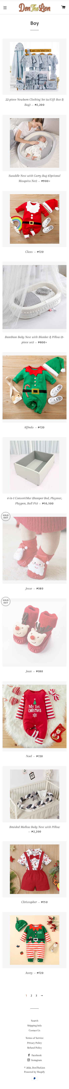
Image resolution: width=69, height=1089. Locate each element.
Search (34, 1020)
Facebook (36, 1055)
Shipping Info (34, 1025)
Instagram (36, 1060)
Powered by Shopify (34, 1071)
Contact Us (34, 1030)
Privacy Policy (34, 1042)
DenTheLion (38, 1067)
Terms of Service (34, 1037)
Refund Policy (34, 1047)
